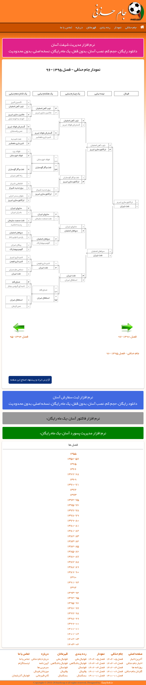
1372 (73, 489)
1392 (73, 587)
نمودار (117, 27)
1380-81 (73, 525)
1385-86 (73, 551)
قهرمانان (91, 27)
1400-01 (73, 629)
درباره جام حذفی (40, 659)
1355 (73, 453)
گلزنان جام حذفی (133, 671)
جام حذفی (130, 27)
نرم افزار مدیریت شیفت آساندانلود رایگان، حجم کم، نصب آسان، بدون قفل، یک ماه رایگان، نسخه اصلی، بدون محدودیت (73, 48)
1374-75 (73, 500)
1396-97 (73, 608)
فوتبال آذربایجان (20, 675)
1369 (73, 479)
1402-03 (73, 639)
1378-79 (73, 515)
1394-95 (73, 598)
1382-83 (73, 536)
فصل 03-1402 (114, 667)
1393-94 (73, 592)
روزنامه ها (137, 667)
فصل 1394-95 (19, 336)
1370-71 (73, 484)
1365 (73, 464)
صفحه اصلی (135, 654)
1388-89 (73, 567)
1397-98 (73, 613)
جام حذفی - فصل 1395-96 (122, 353)
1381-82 (73, 531)
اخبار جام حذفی (134, 663)
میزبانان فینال (41, 671)
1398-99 (73, 618)
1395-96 (73, 603)
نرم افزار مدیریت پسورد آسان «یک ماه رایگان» (73, 433)
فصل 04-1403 (114, 663)
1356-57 (73, 459)
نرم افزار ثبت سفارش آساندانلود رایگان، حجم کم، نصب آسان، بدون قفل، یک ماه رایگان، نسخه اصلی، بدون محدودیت (73, 400)
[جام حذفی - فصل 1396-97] (127, 332)
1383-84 (73, 541)
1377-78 (73, 510)
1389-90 (73, 572)
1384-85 (73, 546)
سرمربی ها (43, 667)
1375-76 (73, 505)
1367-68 (73, 474)
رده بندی (105, 27)
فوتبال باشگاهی (77, 663)
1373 (73, 495)
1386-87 (73, 556)
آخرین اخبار (136, 659)
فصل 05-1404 (114, 659)
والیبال (82, 671)
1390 (73, 577)
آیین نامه (44, 663)
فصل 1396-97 (127, 336)
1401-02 (73, 634)
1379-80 (73, 520)
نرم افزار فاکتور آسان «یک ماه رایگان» (73, 418)
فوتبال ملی (80, 659)
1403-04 (73, 644)
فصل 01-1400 (114, 675)
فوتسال (82, 667)
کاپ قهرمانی (42, 675)
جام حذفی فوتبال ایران (118, 11)
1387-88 (73, 562)
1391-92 (73, 582)
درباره (79, 27)
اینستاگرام (23, 663)
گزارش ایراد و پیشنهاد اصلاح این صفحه (30, 380)
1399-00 (73, 623)
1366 (73, 469)
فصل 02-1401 (114, 671)
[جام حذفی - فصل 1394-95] (19, 332)
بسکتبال (81, 675)
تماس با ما (66, 27)
